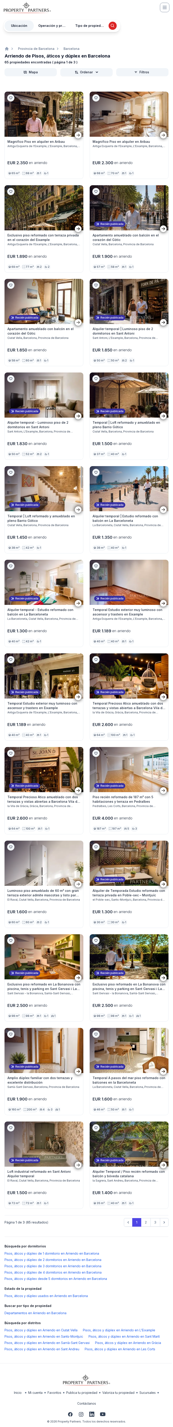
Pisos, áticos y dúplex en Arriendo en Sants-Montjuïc (44, 1336)
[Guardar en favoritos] (10, 98)
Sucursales (147, 1393)
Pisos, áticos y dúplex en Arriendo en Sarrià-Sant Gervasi (47, 1343)
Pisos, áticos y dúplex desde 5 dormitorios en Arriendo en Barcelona (56, 1279)
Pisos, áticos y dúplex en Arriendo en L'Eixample (119, 1330)
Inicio (18, 1393)
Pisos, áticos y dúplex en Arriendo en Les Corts (120, 1349)
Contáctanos (86, 1403)
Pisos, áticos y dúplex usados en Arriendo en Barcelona (46, 1296)
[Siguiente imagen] (78, 135)
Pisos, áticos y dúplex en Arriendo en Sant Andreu (42, 1349)
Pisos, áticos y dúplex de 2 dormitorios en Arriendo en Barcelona (53, 1260)
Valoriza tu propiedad (118, 1393)
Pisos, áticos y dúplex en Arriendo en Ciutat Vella (41, 1330)
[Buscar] (113, 26)
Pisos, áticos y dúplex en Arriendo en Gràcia (128, 1343)
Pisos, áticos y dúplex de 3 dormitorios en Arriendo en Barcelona (53, 1266)
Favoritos (54, 1393)
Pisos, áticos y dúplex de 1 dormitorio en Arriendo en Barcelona (52, 1253)
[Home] (7, 48)
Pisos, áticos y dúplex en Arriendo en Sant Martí (124, 1336)
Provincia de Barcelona (36, 49)
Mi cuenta (35, 1393)
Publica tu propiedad (81, 1393)
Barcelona (72, 49)
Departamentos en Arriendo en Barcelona (35, 1313)
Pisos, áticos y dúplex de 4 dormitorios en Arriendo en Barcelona (53, 1272)
